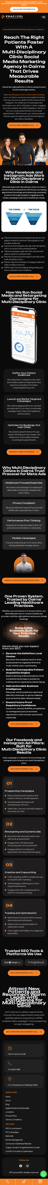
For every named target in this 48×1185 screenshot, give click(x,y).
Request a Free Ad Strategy (21, 452)
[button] (43, 17)
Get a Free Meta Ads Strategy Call (22, 1032)
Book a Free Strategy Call (22, 125)
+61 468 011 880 (14, 1069)
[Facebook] (20, 1166)
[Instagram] (27, 1166)
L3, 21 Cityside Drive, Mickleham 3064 (23, 1085)
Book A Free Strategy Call (22, 276)
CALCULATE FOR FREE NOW (24, 9)
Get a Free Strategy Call (22, 724)
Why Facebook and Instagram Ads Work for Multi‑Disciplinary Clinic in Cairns (24, 177)
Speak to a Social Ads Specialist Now (22, 580)
